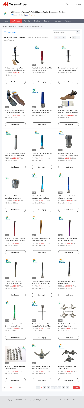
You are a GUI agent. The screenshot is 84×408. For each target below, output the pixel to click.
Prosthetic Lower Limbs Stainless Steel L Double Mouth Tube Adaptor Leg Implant (68, 155)
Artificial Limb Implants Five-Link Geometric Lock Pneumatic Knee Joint (15, 70)
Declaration (63, 400)
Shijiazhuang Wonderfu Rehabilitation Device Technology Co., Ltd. (38, 12)
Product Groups (11, 32)
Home (6, 21)
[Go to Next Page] (78, 37)
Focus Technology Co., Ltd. (28, 400)
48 (20, 388)
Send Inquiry (15, 82)
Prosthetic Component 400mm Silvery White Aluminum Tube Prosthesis (41, 326)
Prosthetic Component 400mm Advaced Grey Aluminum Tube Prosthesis (41, 283)
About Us (27, 21)
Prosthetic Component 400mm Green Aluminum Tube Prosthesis (15, 326)
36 (15, 388)
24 (11, 388)
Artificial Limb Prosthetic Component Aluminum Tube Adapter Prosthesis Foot (14, 283)
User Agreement (53, 400)
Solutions (37, 21)
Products (17, 21)
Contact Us (57, 21)
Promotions (68, 21)
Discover (46, 21)
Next (75, 388)
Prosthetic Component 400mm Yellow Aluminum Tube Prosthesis (41, 240)
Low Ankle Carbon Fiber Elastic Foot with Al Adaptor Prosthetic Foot (68, 113)
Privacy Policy (72, 400)
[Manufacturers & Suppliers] (15, 4)
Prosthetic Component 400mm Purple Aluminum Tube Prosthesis (68, 240)
